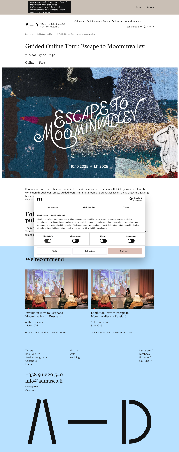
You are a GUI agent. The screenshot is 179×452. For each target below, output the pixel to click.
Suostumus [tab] (52, 207)
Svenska (150, 7)
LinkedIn (144, 357)
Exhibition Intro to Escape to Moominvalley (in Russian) (44, 314)
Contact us (31, 360)
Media (28, 364)
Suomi (138, 7)
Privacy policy (31, 386)
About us (74, 350)
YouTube (144, 360)
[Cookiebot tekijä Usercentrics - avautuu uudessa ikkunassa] (131, 199)
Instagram (144, 350)
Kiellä (54, 251)
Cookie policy (31, 390)
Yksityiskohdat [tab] (89, 207)
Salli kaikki (124, 251)
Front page (29, 34)
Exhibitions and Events (98, 21)
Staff (72, 354)
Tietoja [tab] (126, 207)
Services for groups (36, 357)
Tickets (29, 350)
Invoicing (74, 357)
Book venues (32, 354)
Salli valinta (89, 251)
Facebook (144, 354)
